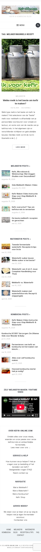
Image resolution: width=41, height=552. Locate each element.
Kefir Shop (20, 497)
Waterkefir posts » (20, 239)
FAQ (37, 532)
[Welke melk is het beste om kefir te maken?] (20, 65)
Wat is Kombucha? (21, 494)
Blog (15, 532)
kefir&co (28, 108)
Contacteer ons (20, 520)
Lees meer (20, 147)
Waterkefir (30, 529)
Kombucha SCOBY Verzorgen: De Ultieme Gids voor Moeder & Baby (20, 334)
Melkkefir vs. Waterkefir (22, 282)
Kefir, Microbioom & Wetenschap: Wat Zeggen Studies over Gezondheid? (23, 174)
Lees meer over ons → (20, 447)
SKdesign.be (29, 547)
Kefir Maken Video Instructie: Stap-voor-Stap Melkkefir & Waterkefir (25, 196)
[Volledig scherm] (36, 415)
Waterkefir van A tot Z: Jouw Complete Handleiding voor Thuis (24, 271)
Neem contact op (20, 473)
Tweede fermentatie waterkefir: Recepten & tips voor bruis (24, 246)
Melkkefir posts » (20, 166)
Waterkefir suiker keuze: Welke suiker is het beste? (23, 259)
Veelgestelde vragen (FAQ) (20, 470)
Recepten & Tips (26, 532)
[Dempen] (33, 415)
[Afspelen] (4, 415)
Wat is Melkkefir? (20, 487)
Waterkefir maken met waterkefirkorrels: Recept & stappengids (24, 293)
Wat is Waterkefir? (20, 491)
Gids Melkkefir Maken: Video (24, 185)
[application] (20, 407)
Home (8, 529)
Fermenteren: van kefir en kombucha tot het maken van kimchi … (25, 346)
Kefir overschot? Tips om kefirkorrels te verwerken (23, 208)
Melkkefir (20, 96)
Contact (20, 535)
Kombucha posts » (20, 314)
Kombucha (6, 532)
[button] (20, 25)
